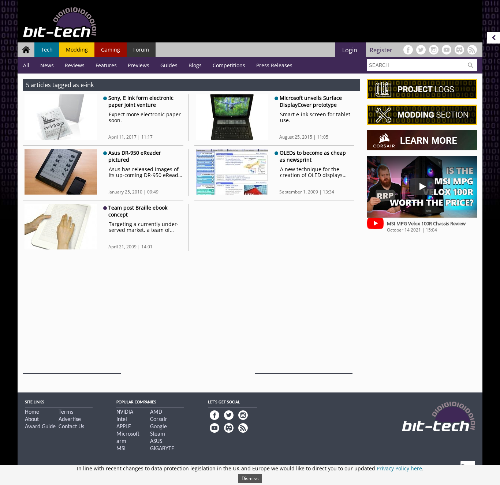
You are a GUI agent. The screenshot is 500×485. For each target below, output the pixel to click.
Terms (66, 412)
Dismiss (250, 478)
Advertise (70, 419)
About (32, 419)
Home (32, 412)
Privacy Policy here (399, 468)
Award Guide (40, 427)
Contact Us (71, 427)
